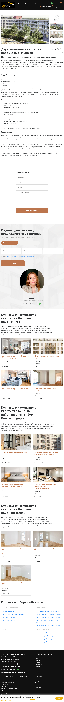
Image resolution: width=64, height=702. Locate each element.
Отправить (48, 366)
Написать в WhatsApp (48, 373)
